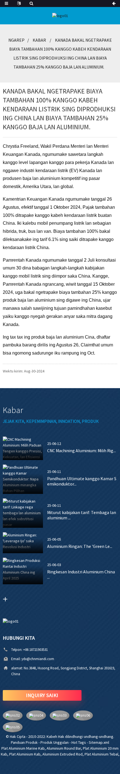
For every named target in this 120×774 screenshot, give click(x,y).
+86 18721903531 (35, 649)
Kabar (39, 40)
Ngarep (16, 40)
